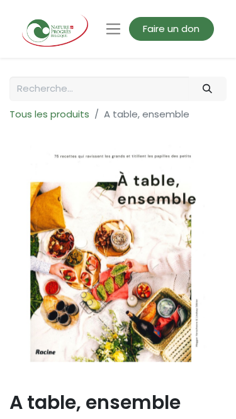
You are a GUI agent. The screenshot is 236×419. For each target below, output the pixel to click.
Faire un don (171, 28)
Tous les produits (49, 114)
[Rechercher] (208, 89)
